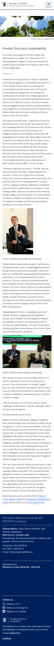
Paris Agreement (36, 502)
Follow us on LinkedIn (16, 611)
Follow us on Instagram (17, 607)
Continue (7, 638)
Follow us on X (12, 604)
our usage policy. (13, 632)
